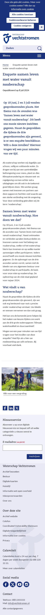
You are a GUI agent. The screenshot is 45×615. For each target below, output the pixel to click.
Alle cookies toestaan (22, 14)
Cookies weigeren (22, 26)
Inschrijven (34, 456)
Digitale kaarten (10, 481)
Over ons (7, 501)
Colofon (6, 521)
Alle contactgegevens (13, 609)
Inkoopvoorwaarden (12, 496)
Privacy (6, 541)
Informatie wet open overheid (17, 491)
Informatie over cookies (22, 9)
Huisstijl (6, 486)
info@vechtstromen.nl (19, 603)
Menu (6, 55)
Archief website (10, 516)
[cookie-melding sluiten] (41, 27)
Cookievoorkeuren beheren (22, 20)
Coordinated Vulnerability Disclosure (20, 526)
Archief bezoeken (11, 472)
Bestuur (6, 476)
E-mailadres (14, 442)
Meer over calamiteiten (14, 568)
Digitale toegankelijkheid (14, 531)
